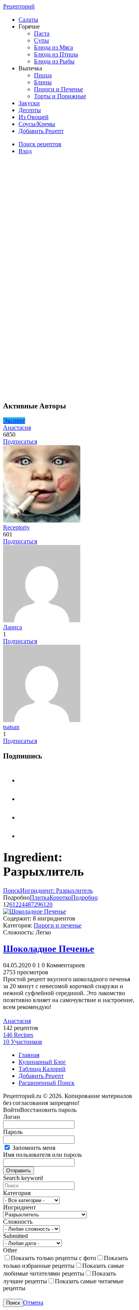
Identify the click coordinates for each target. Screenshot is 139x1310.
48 (28, 904)
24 (22, 904)
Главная (29, 1055)
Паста (41, 33)
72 (34, 904)
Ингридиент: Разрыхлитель (56, 890)
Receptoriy (16, 527)
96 (40, 904)
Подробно (84, 897)
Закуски (29, 103)
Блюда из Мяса (53, 47)
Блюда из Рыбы (54, 61)
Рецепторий (19, 6)
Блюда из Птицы (56, 54)
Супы (41, 40)
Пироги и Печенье (58, 89)
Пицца (43, 75)
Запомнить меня (33, 1147)
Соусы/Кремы (37, 124)
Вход (25, 151)
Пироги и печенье (57, 925)
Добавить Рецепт (41, 131)
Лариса (12, 627)
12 (15, 904)
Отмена (33, 1302)
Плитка (39, 897)
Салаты (28, 19)
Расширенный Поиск (47, 1082)
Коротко (60, 897)
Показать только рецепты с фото (53, 1258)
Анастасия (17, 427)
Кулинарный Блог (42, 1062)
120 (48, 904)
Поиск (11, 890)
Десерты (30, 110)
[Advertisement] (61, 277)
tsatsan (11, 727)
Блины (43, 82)
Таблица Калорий (42, 1069)
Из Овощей (34, 117)
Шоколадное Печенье (48, 949)
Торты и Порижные (60, 96)
